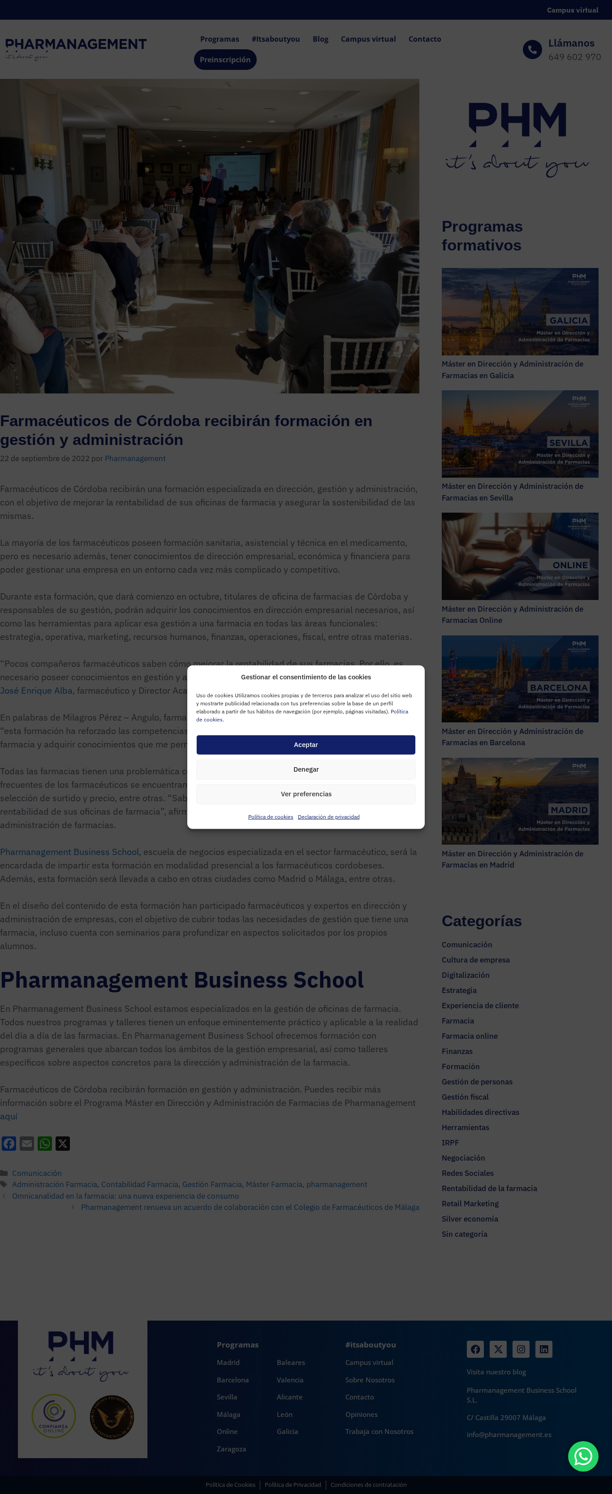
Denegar (306, 769)
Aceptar (306, 744)
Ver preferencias (306, 794)
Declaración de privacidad (329, 816)
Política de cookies (270, 816)
